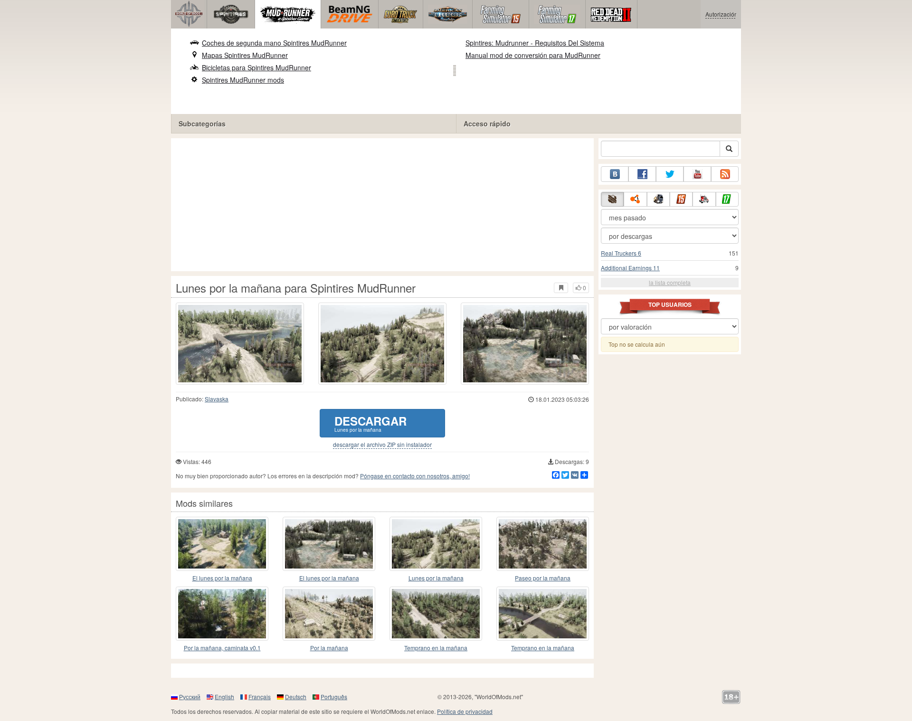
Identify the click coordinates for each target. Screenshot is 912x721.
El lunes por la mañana (222, 578)
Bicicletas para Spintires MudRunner (256, 67)
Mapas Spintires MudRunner (245, 55)
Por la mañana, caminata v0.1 (222, 648)
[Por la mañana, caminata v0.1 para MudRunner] (222, 614)
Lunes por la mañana (436, 578)
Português (334, 697)
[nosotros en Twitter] (670, 174)
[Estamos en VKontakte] (614, 174)
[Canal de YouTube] (697, 174)
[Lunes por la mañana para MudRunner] (436, 544)
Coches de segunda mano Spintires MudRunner (274, 42)
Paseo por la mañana (542, 578)
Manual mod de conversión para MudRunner (533, 55)
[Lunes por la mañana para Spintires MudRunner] (240, 344)
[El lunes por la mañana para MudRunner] (222, 544)
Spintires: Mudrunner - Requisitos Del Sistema (535, 42)
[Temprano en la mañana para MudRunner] (436, 614)
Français (259, 697)
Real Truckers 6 (621, 253)
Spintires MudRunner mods (243, 80)
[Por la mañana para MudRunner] (329, 614)
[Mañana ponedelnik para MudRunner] (329, 544)
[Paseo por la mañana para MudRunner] (542, 544)
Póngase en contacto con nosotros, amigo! (415, 476)
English (224, 697)
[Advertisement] (382, 204)
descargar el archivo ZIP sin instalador (382, 444)
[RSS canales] (725, 174)
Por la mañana (329, 648)
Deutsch (295, 697)
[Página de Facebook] (642, 174)
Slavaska (216, 399)
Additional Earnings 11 (630, 268)
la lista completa (670, 282)
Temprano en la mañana (435, 648)
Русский (189, 697)
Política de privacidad (465, 711)
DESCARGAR (370, 423)
